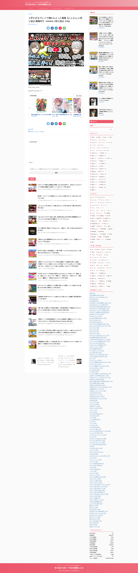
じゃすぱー (94, 260)
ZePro (93, 252)
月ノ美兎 (108, 226)
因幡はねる (103, 273)
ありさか (109, 252)
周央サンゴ (107, 221)
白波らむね (102, 278)
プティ (93, 208)
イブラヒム (102, 202)
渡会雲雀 (101, 231)
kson (104, 249)
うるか (93, 254)
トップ (30, 8)
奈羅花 (93, 226)
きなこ (107, 254)
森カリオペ (102, 171)
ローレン (100, 213)
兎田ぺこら (104, 153)
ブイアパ (110, 268)
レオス (93, 213)
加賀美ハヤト (108, 218)
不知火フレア (95, 153)
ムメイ (93, 150)
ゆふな (93, 265)
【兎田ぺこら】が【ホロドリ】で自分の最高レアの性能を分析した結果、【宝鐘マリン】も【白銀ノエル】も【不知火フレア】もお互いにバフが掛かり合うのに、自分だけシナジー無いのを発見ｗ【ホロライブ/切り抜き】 (59, 264)
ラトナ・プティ (95, 210)
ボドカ (93, 270)
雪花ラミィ (94, 187)
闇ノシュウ (101, 239)
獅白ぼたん (103, 176)
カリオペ (101, 145)
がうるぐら (94, 140)
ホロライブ (106, 147)
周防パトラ (94, 273)
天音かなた (94, 161)
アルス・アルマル (104, 200)
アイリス (102, 142)
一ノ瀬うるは (101, 270)
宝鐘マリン (94, 163)
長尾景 (93, 239)
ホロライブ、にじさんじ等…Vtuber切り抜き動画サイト (69, 565)
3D (92, 249)
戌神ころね (94, 168)
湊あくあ (103, 174)
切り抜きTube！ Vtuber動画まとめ (38, 4)
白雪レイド (94, 281)
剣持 (93, 218)
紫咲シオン (94, 184)
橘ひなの (110, 275)
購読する (94, 121)
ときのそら (94, 142)
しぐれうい (104, 257)
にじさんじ (36, 131)
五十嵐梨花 (101, 215)
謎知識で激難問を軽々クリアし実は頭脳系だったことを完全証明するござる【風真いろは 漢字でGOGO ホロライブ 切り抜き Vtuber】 (106, 56)
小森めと (94, 275)
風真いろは (103, 187)
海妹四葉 (94, 231)
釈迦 (109, 286)
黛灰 (93, 242)
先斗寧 (108, 215)
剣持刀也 (99, 218)
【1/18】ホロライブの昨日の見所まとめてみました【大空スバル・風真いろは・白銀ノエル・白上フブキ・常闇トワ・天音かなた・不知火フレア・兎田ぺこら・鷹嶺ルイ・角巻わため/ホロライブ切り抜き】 (59, 276)
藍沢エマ (102, 286)
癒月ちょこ (94, 179)
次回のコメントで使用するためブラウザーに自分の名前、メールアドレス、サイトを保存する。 (55, 169)
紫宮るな (102, 281)
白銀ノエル (94, 182)
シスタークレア (95, 205)
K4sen (98, 249)
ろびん (107, 265)
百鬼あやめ (103, 182)
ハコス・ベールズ (96, 147)
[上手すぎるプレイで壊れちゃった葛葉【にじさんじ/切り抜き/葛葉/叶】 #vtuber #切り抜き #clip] (56, 28)
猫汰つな (94, 278)
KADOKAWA (34, 116)
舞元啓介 (94, 236)
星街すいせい (103, 168)
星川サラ (100, 226)
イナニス (94, 145)
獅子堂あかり (95, 234)
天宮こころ (106, 223)
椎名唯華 (103, 229)
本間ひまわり (95, 229)
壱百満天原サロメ (96, 223)
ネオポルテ (102, 268)
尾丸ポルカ (94, 166)
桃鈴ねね (94, 171)
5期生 (93, 137)
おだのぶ (100, 254)
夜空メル (94, 158)
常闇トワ (102, 166)
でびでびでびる (101, 197)
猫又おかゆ (94, 176)
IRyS (111, 137)
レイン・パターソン (108, 210)
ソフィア (105, 205)
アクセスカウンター (69, 8)
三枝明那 (108, 213)
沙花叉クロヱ (95, 174)
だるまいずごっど (104, 260)
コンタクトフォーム (43, 8)
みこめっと (102, 262)
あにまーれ (100, 252)
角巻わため (103, 184)
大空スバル (109, 158)
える (93, 197)
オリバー (110, 202)
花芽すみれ (102, 283)
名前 (31, 162)
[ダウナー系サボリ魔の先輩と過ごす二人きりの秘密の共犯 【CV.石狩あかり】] (62, 106)
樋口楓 (110, 229)
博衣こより (94, 155)
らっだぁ (100, 265)
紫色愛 (109, 281)
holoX (105, 137)
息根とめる (102, 275)
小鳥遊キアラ (103, 163)
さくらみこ (103, 140)
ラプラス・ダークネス (103, 150)
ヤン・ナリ (101, 208)
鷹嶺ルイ (94, 189)
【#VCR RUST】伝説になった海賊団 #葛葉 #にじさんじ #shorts (106, 111)
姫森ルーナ (103, 161)
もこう (109, 262)
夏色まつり (103, 155)
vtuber (31, 131)
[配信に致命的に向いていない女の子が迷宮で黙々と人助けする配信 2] (41, 106)
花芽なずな (94, 286)
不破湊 (93, 215)
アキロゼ (110, 142)
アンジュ (94, 202)
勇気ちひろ (94, 221)
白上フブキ (103, 179)
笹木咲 (110, 234)
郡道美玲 (107, 236)
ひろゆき (94, 262)
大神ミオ (101, 158)
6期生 (99, 137)
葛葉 (43, 131)
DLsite (79, 96)
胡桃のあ (94, 283)
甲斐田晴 (103, 234)
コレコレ (94, 268)
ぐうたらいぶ (95, 257)
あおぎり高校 (55, 116)
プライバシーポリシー (56, 8)
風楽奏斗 (109, 239)
